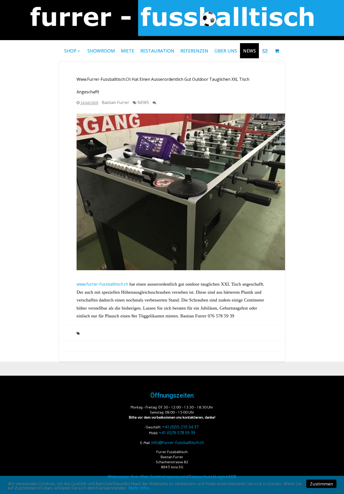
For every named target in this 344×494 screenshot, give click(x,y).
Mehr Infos (139, 488)
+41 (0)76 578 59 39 (177, 432)
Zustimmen (321, 484)
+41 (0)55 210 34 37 (180, 427)
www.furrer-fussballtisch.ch (102, 284)
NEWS (143, 102)
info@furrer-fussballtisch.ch (177, 442)
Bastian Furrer (115, 102)
